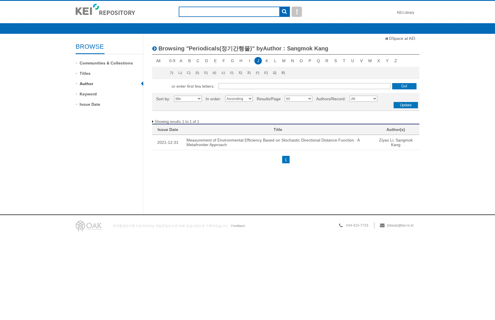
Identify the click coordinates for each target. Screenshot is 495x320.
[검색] (284, 12)
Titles (85, 73)
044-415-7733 (357, 225)
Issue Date (90, 104)
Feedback (238, 225)
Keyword (88, 94)
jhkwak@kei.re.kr (400, 225)
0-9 (172, 60)
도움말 (297, 12)
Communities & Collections (106, 63)
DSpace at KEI (402, 38)
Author (86, 83)
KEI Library (405, 13)
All (158, 60)
